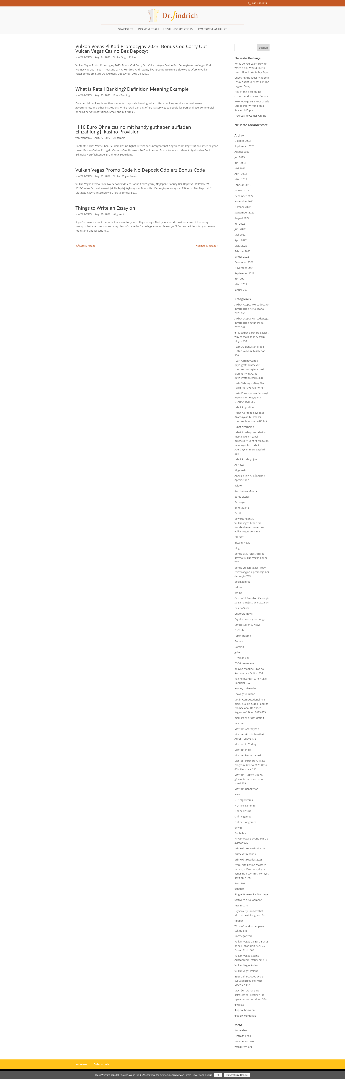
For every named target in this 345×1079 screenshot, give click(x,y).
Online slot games (245, 822)
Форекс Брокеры (244, 1010)
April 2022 (240, 240)
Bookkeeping (242, 581)
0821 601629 (259, 3)
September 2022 (244, 212)
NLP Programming (245, 805)
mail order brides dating (249, 718)
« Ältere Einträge (85, 245)
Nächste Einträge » (207, 245)
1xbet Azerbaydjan (245, 459)
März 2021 (240, 284)
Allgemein (119, 138)
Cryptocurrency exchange (249, 619)
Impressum (82, 1064)
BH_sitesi (239, 537)
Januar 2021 (241, 290)
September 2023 (244, 146)
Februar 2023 (242, 185)
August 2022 (241, 218)
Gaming (239, 646)
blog (237, 548)
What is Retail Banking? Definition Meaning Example (132, 89)
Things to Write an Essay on (105, 208)
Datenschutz (101, 1064)
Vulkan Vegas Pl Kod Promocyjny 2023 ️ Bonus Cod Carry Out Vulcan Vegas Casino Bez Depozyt (141, 48)
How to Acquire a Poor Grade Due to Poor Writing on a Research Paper (251, 106)
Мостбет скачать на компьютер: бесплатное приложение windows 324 (250, 995)
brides (238, 587)
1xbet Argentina (244, 407)
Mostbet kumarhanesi (247, 755)
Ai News (239, 464)
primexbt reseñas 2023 (248, 859)
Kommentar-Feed (244, 1041)
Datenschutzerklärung (237, 1075)
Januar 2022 (241, 256)
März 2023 (240, 179)
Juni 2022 (240, 229)
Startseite (126, 29)
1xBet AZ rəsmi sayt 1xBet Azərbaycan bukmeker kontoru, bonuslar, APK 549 (250, 417)
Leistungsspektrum (178, 29)
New (237, 794)
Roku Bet (239, 883)
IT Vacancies (241, 657)
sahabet (239, 888)
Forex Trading (121, 95)
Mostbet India (242, 749)
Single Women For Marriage (251, 894)
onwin (238, 827)
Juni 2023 (240, 162)
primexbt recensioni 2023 (249, 848)
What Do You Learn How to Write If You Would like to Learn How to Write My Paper (252, 68)
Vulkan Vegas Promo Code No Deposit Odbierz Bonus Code (140, 170)
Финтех (239, 1004)
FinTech (239, 630)
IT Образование (244, 663)
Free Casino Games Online (250, 115)
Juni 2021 (240, 278)
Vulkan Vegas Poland (125, 176)
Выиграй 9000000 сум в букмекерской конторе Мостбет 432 (248, 981)
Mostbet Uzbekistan (246, 789)
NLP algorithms (243, 800)
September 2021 (244, 273)
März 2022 (240, 245)
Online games (242, 816)
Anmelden (240, 1030)
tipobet (238, 920)
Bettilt (238, 513)
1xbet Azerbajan (244, 427)
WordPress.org (243, 1047)
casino (238, 592)
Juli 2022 (239, 223)
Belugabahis (241, 507)
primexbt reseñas (245, 854)
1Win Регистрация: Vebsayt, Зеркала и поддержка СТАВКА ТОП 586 (251, 397)
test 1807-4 (241, 905)
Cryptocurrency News (247, 624)
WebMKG (86, 57)
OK (218, 1075)
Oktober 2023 (242, 140)
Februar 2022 (242, 251)
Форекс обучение (245, 1015)
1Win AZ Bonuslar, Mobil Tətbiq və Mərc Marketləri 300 (250, 351)
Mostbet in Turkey (245, 744)
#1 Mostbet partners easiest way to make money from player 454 (251, 337)
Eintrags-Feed (242, 1036)
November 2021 (244, 267)
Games (238, 641)
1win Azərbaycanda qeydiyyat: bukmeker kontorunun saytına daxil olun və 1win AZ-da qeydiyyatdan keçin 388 (249, 369)
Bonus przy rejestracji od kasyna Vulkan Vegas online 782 (251, 558)
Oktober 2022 (242, 207)
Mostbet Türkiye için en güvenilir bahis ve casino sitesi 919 (249, 779)
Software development (248, 900)
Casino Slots (241, 608)
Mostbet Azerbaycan (246, 729)
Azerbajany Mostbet (246, 491)
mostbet (239, 723)
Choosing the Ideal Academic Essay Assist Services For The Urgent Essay (251, 82)
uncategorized (243, 936)
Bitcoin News (242, 542)
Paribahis (240, 833)
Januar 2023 (241, 190)
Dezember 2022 (243, 196)
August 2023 (241, 151)
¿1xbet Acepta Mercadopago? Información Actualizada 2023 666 (252, 309)
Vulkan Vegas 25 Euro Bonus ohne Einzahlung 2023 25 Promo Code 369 (251, 946)
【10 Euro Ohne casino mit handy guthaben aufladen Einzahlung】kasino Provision (133, 129)
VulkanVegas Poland (125, 57)
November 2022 (244, 201)
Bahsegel (239, 502)
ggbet (237, 652)
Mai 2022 (239, 234)
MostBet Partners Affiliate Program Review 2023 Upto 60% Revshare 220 (250, 765)
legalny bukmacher (245, 688)
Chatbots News (243, 613)
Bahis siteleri (242, 496)
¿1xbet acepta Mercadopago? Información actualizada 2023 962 (251, 323)
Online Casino (242, 811)
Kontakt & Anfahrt (212, 29)
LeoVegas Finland (244, 694)
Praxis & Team (148, 29)
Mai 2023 (239, 168)
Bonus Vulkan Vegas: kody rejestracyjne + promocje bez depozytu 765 (251, 572)
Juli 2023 (239, 157)
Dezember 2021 (243, 262)
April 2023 (240, 173)
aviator (238, 485)
